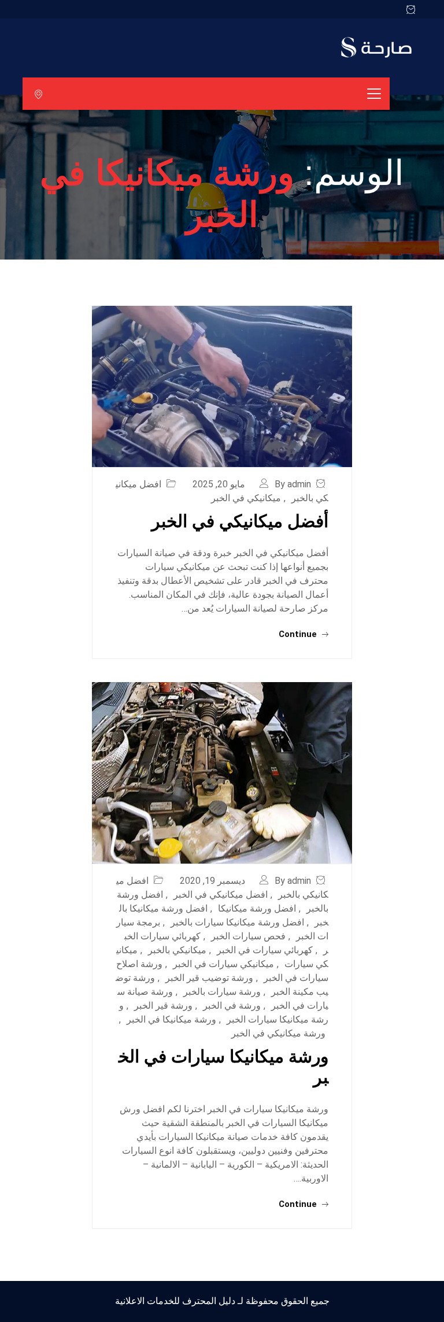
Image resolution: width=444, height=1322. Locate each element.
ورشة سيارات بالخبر (222, 991)
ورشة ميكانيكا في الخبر (171, 1019)
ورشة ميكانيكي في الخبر (278, 1033)
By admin (293, 484)
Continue (299, 634)
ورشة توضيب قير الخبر (209, 977)
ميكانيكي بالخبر (177, 950)
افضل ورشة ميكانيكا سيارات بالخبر (237, 922)
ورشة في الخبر (232, 1005)
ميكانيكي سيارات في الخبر (223, 963)
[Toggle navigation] (374, 94)
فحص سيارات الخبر (248, 936)
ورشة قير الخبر (163, 1005)
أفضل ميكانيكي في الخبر (239, 521)
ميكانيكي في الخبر (246, 497)
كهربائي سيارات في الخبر (265, 950)
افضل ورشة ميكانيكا (257, 908)
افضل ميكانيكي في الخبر (220, 894)
